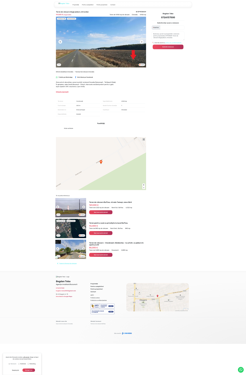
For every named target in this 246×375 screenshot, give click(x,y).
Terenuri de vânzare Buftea (98, 323)
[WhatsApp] (241, 370)
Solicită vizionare (168, 47)
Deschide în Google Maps (64, 296)
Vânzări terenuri (96, 321)
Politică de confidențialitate (99, 300)
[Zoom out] (143, 187)
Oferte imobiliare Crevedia (64, 72)
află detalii (26, 357)
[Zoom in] (143, 185)
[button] (60, 42)
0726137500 (168, 17)
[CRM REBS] (127, 333)
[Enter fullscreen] (143, 139)
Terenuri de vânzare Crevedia (84, 72)
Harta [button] (142, 64)
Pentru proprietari (102, 4)
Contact (112, 4)
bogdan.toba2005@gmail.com (66, 290)
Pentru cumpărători (87, 4)
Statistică (23, 364)
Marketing (33, 364)
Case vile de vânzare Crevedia (64, 323)
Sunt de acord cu (168, 42)
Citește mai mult (62, 92)
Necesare (13, 364)
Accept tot (28, 370)
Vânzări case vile (61, 321)
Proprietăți (76, 4)
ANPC (92, 295)
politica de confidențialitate (173, 42)
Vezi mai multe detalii (101, 212)
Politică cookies (95, 298)
